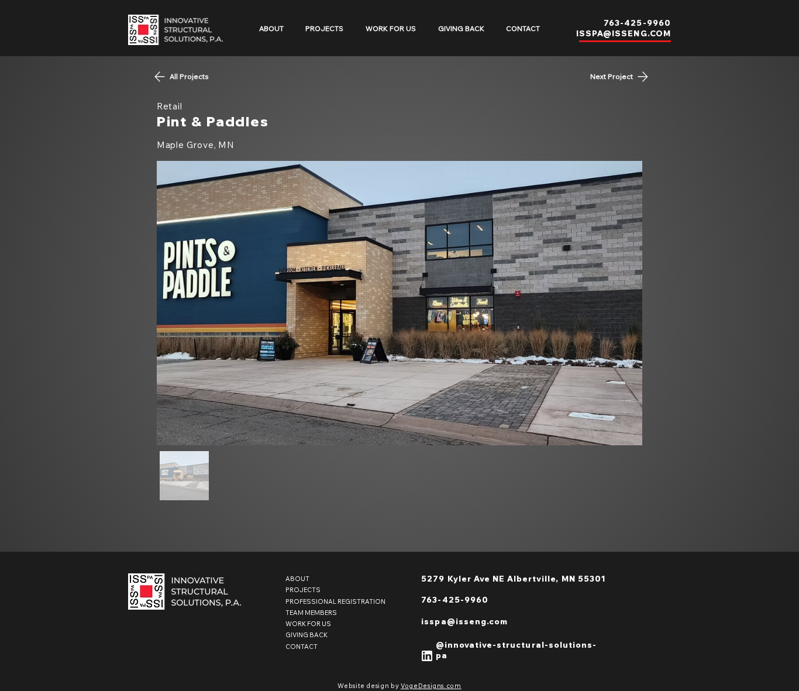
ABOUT (297, 579)
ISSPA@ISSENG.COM (623, 33)
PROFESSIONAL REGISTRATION (335, 601)
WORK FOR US (308, 624)
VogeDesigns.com (431, 686)
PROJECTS (303, 590)
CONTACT (301, 646)
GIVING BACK (306, 635)
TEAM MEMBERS (311, 613)
